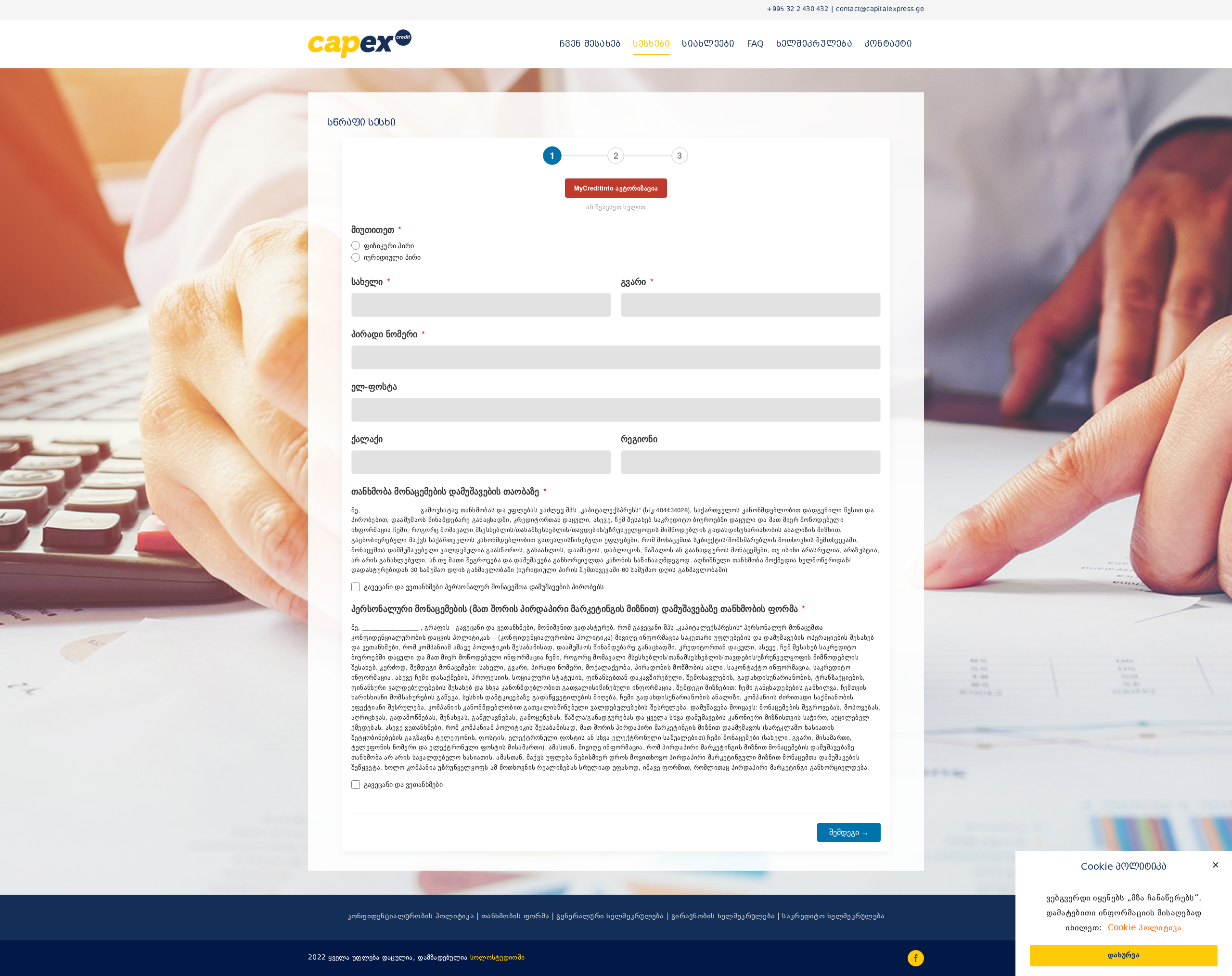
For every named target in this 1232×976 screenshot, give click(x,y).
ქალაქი (367, 438)
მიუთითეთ (376, 229)
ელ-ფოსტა (374, 386)
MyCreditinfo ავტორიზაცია (616, 187)
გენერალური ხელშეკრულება (610, 916)
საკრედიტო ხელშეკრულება (833, 916)
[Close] (1215, 865)
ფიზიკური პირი (389, 245)
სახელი (370, 281)
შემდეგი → (849, 832)
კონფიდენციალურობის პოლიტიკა (410, 916)
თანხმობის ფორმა (515, 916)
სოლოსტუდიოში (497, 958)
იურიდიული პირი (392, 257)
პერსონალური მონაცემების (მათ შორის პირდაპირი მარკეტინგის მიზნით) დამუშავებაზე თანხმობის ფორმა (578, 608)
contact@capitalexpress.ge (880, 9)
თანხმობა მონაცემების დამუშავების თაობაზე (449, 491)
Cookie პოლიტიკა (1145, 928)
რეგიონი (639, 438)
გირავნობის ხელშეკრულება (723, 916)
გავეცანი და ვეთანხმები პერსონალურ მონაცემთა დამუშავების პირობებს (483, 586)
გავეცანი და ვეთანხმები (403, 784)
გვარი (637, 281)
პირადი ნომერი (388, 334)
